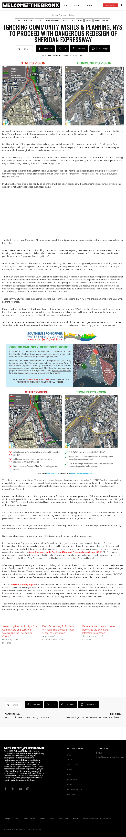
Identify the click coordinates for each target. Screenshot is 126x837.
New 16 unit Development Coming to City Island (28, 717)
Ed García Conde (52, 55)
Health (39, 20)
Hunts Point (68, 20)
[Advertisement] (63, 216)
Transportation (101, 20)
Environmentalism (66, 15)
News (80, 20)
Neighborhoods (52, 20)
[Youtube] (20, 789)
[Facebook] (5, 789)
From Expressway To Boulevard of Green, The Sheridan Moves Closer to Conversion (59, 629)
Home (54, 15)
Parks (88, 20)
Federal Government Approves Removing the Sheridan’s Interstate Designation (98, 629)
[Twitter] (13, 789)
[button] (122, 5)
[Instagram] (27, 789)
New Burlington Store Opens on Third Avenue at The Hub (93, 717)
